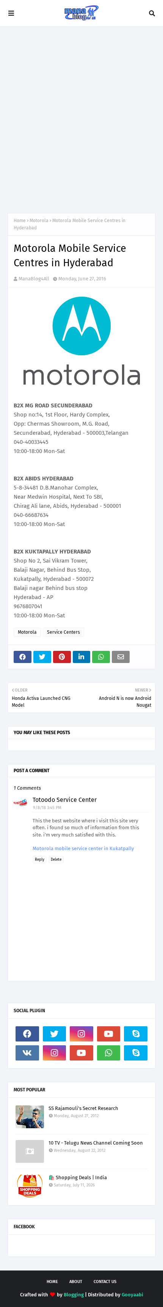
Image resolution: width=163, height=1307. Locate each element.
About (75, 1281)
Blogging (74, 1294)
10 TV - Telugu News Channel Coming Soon (96, 1143)
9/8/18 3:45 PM (47, 807)
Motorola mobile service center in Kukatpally (83, 848)
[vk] (27, 1053)
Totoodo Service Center (65, 799)
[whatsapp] (109, 1053)
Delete (56, 859)
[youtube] (109, 1033)
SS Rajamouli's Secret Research (83, 1108)
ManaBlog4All (34, 278)
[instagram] (81, 1033)
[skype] (135, 1033)
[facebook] (27, 1033)
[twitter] (54, 1033)
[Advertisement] (81, 120)
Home (20, 220)
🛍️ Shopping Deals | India (78, 1177)
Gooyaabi (132, 1294)
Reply (39, 859)
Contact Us (105, 1281)
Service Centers (63, 632)
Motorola (39, 220)
